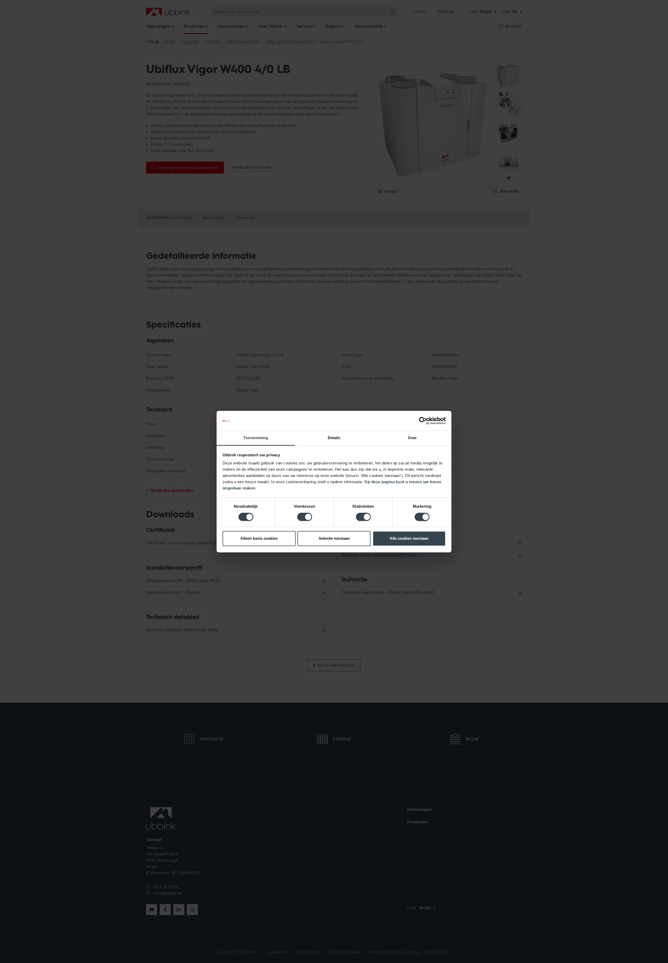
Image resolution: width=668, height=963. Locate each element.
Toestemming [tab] (255, 438)
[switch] (304, 517)
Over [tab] (412, 438)
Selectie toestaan (334, 538)
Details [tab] (334, 438)
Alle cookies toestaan (409, 538)
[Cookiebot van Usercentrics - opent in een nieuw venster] (423, 421)
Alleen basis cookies (259, 538)
